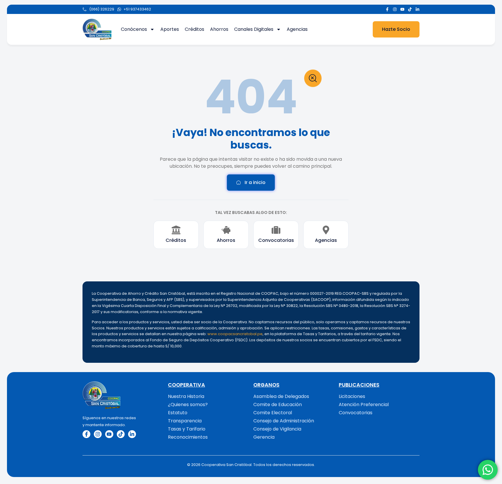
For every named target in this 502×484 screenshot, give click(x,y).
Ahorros (219, 29)
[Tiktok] (410, 9)
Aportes (169, 29)
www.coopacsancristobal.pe (235, 333)
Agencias (297, 29)
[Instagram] (395, 9)
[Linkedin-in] (417, 9)
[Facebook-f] (387, 9)
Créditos (194, 29)
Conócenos (134, 29)
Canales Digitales (253, 29)
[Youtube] (402, 9)
